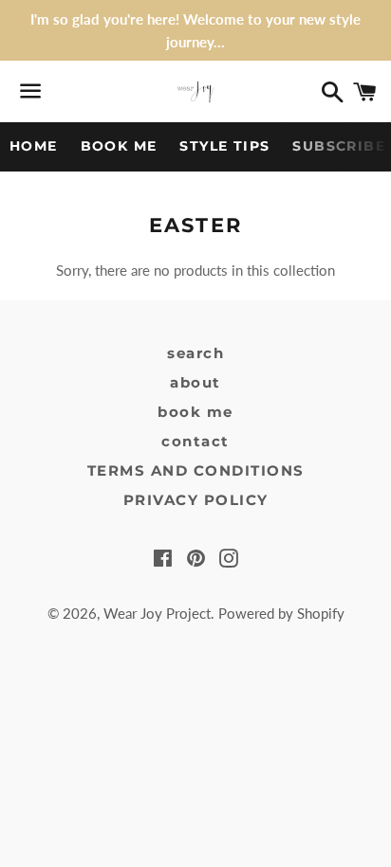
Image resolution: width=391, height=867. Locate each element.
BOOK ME (119, 145)
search (195, 353)
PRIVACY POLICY (196, 500)
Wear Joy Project (157, 613)
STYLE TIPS (224, 145)
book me (195, 412)
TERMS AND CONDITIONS (196, 470)
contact (195, 441)
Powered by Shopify (281, 613)
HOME (33, 145)
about (195, 382)
